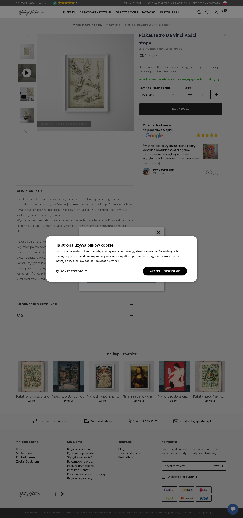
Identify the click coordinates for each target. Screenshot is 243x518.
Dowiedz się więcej (107, 261)
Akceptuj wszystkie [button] (165, 271)
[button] (71, 271)
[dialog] (121, 259)
